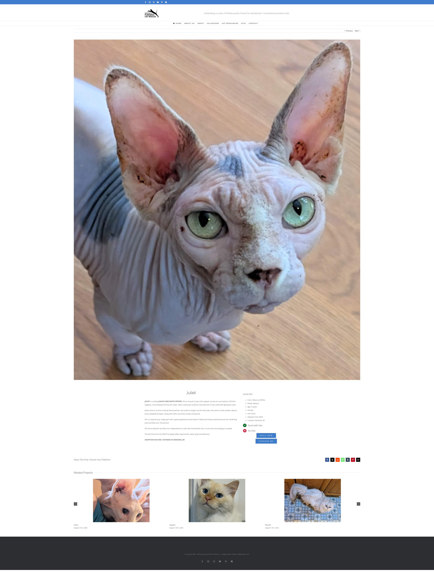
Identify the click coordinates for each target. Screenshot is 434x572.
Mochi (268, 525)
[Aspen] (217, 480)
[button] (75, 504)
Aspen (172, 525)
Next (357, 31)
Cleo (76, 525)
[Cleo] (121, 480)
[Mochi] (312, 480)
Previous (349, 31)
